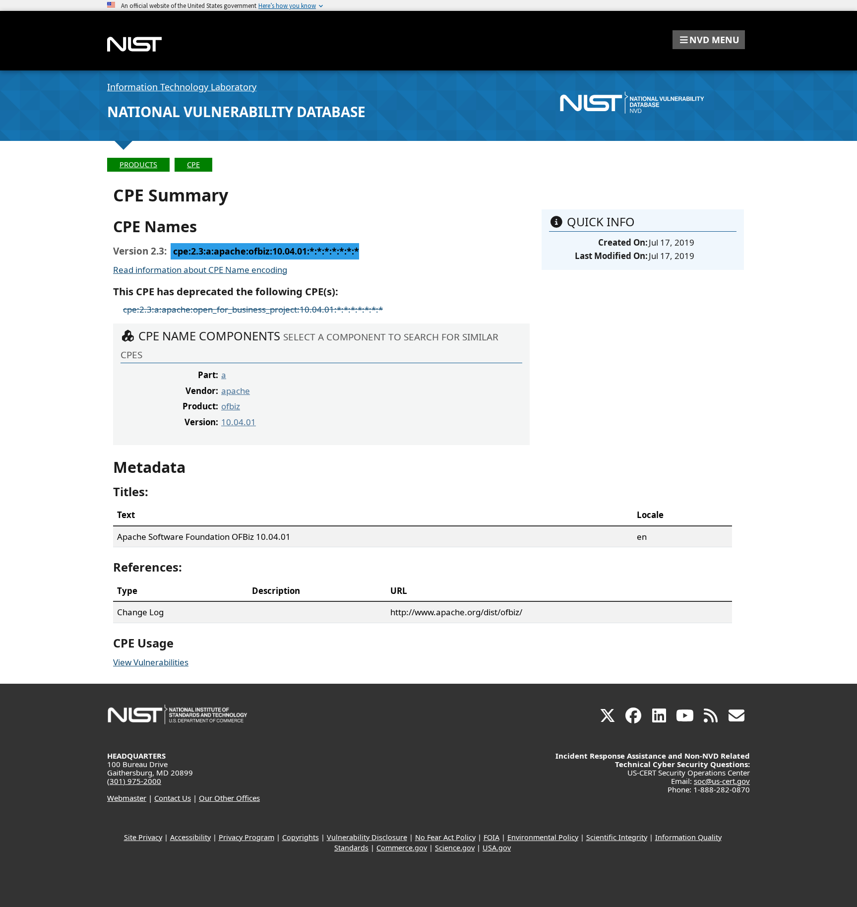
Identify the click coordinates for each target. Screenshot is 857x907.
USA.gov (497, 847)
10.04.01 (238, 422)
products (138, 164)
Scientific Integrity (616, 837)
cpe (193, 164)
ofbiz (230, 406)
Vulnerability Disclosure (367, 837)
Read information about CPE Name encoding (200, 269)
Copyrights (300, 837)
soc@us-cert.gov (722, 781)
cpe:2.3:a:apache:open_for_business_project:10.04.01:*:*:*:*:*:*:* (253, 309)
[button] (709, 39)
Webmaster (126, 798)
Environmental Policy (542, 837)
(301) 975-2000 (134, 781)
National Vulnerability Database (236, 111)
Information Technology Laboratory (181, 87)
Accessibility (190, 837)
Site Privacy (143, 837)
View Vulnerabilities (150, 662)
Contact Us (172, 798)
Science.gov (455, 847)
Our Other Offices (229, 798)
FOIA (491, 837)
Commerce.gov (401, 847)
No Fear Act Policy (445, 837)
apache (235, 390)
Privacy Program (246, 837)
